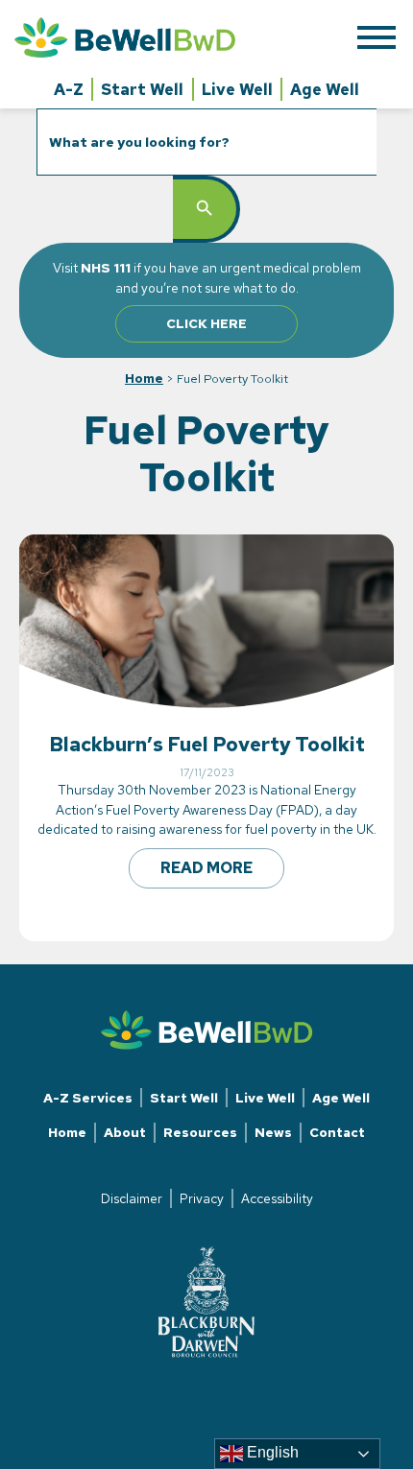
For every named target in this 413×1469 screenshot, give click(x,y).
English (271, 1452)
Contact (337, 1132)
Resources (200, 1132)
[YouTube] (222, 1390)
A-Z (69, 89)
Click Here (206, 323)
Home (144, 378)
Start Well (142, 89)
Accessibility (277, 1198)
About (125, 1132)
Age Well (324, 89)
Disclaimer (131, 1198)
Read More (206, 868)
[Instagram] (206, 1390)
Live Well (237, 89)
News (273, 1132)
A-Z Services (88, 1097)
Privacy (202, 1198)
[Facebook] (191, 1390)
